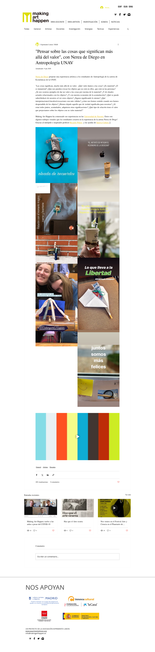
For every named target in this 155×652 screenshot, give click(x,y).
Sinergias (89, 29)
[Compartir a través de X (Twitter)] (42, 475)
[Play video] (77, 436)
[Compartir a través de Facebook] (37, 475)
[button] (128, 29)
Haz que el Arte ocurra (73, 521)
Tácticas (100, 29)
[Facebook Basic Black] (120, 14)
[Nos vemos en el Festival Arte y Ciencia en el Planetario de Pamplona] (114, 508)
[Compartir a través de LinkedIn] (48, 475)
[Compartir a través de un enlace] (53, 475)
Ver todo (128, 495)
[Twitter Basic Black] (124, 14)
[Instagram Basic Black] (129, 14)
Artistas (48, 29)
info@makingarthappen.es (36, 633)
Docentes (60, 29)
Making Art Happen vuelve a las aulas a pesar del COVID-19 (40, 522)
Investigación (74, 29)
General (37, 29)
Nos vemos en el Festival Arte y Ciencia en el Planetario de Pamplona (114, 522)
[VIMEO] (115, 14)
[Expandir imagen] (57, 155)
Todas (26, 29)
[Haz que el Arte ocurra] (77, 508)
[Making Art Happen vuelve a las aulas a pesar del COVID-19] (40, 508)
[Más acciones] (118, 44)
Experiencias (113, 29)
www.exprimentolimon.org (36, 631)
